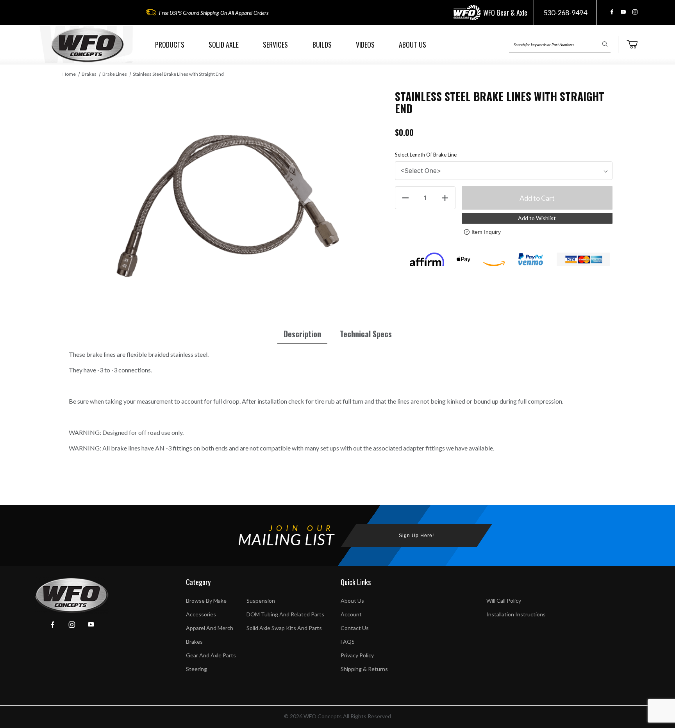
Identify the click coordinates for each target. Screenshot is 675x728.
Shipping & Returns (364, 669)
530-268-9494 (565, 12)
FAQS (348, 641)
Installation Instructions (516, 614)
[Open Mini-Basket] (632, 44)
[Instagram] (635, 11)
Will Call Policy (503, 600)
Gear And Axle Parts (211, 655)
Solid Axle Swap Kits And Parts (284, 628)
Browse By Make (206, 600)
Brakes (89, 74)
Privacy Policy (357, 655)
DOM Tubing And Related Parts (285, 614)
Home (69, 74)
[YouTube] (623, 11)
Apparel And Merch (209, 628)
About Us (352, 600)
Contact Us (355, 628)
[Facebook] (611, 11)
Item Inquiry (486, 232)
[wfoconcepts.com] (87, 44)
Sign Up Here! (416, 535)
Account (351, 614)
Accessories (201, 614)
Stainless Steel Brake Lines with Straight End (178, 74)
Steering (196, 669)
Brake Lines (114, 74)
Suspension (260, 600)
